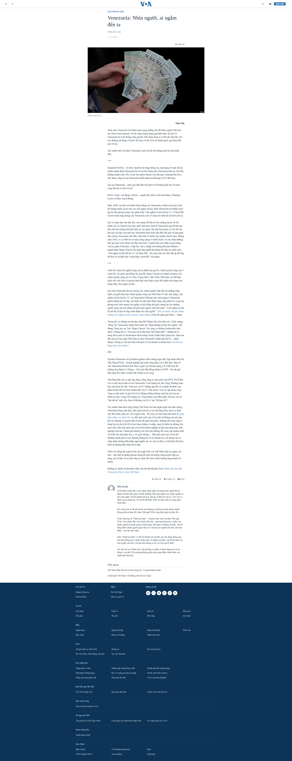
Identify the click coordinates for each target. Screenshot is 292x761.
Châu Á (114, 611)
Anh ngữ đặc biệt (118, 677)
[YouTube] (270, 4)
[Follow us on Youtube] (159, 593)
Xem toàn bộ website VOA (87, 706)
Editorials (151, 754)
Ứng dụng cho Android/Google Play (126, 720)
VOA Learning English (156, 677)
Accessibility (116, 754)
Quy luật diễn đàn (118, 692)
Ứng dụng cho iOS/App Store (88, 720)
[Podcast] (170, 593)
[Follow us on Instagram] (164, 593)
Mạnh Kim (80, 630)
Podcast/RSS (81, 597)
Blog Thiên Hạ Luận (116, 11)
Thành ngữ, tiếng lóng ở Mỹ (123, 668)
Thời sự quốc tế (117, 597)
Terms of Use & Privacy (157, 692)
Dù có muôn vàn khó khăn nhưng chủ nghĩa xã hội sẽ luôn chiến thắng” (146, 313)
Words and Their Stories (157, 673)
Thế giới (79, 616)
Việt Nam (80, 611)
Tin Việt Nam (116, 592)
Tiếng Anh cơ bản (83, 668)
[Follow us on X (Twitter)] (153, 593)
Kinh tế (150, 611)
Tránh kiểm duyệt (83, 735)
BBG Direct (81, 749)
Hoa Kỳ (114, 616)
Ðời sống (151, 616)
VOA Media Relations (120, 749)
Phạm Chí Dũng (118, 635)
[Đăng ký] (175, 593)
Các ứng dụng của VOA (157, 720)
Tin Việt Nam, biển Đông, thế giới (90, 654)
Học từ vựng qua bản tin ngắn (123, 673)
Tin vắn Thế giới (118, 654)
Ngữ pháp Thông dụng (85, 673)
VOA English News (84, 754)
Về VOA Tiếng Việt (84, 692)
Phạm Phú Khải (153, 630)
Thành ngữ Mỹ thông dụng (158, 668)
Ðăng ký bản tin (82, 592)
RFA (149, 749)
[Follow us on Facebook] (148, 593)
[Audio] (263, 4)
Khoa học (187, 611)
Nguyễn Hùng (117, 630)
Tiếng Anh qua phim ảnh (86, 677)
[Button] (179, 44)
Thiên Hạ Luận (114, 31)
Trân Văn (187, 630)
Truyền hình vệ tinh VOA (86, 649)
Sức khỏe (187, 616)
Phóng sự (115, 649)
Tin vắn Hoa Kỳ (153, 649)
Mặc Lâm (80, 635)
